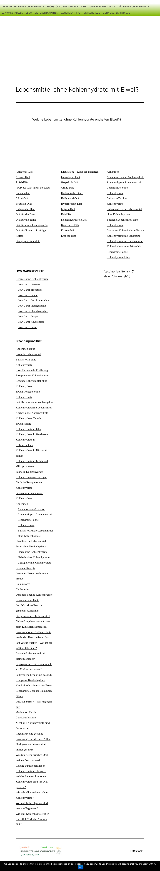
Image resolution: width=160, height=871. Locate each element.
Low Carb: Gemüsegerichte (33, 300)
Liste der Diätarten (46, 12)
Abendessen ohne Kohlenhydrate (125, 177)
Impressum (137, 850)
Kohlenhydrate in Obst (28, 428)
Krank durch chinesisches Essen (34, 685)
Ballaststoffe (23, 583)
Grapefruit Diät (69, 182)
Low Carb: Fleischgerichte (33, 310)
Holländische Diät (72, 193)
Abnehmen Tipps (70, 12)
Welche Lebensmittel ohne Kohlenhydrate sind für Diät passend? (32, 781)
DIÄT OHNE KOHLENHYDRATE (133, 6)
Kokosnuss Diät (70, 225)
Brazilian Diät (24, 203)
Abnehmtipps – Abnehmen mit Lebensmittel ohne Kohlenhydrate (124, 187)
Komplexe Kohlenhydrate (30, 680)
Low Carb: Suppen (28, 316)
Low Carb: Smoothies (30, 289)
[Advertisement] (80, 44)
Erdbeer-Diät (68, 235)
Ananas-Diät (23, 177)
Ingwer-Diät (68, 209)
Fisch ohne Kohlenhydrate (33, 551)
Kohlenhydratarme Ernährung (123, 235)
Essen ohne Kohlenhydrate (31, 546)
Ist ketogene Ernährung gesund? (34, 674)
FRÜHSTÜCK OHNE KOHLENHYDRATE (66, 6)
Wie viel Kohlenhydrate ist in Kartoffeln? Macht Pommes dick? (32, 819)
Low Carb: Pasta (27, 327)
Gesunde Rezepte (25, 567)
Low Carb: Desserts (29, 284)
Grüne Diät (67, 187)
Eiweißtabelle (23, 423)
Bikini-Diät (23, 198)
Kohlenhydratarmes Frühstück (124, 246)
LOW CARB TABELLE (12, 12)
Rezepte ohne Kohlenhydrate (32, 278)
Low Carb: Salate (28, 295)
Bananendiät (23, 193)
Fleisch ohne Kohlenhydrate (34, 557)
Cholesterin (22, 589)
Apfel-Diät (22, 182)
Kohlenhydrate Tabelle (28, 418)
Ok (80, 867)
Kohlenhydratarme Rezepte (31, 477)
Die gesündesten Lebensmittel (33, 616)
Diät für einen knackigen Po (32, 225)
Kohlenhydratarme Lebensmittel (125, 241)
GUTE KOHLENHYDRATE (102, 6)
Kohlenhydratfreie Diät (74, 219)
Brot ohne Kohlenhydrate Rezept (125, 230)
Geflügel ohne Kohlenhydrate (34, 562)
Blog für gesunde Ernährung (32, 370)
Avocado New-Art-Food (31, 509)
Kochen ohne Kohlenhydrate (32, 412)
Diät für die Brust (26, 214)
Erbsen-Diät (68, 230)
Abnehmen (113, 171)
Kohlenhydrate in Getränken (32, 434)
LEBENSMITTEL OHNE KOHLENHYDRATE (23, 6)
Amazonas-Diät (24, 171)
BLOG (29, 12)
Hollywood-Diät (70, 198)
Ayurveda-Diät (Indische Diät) (33, 187)
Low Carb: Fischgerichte (32, 305)
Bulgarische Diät (25, 209)
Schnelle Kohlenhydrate (29, 471)
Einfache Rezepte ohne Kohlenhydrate (106, 12)
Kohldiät (66, 214)
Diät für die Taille (26, 219)
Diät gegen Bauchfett (28, 241)
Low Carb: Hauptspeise (31, 321)
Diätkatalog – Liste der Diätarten (79, 171)
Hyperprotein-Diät (71, 203)
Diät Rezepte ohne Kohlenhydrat (34, 402)
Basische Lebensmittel (28, 354)
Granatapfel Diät (70, 177)
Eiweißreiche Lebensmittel (31, 541)
